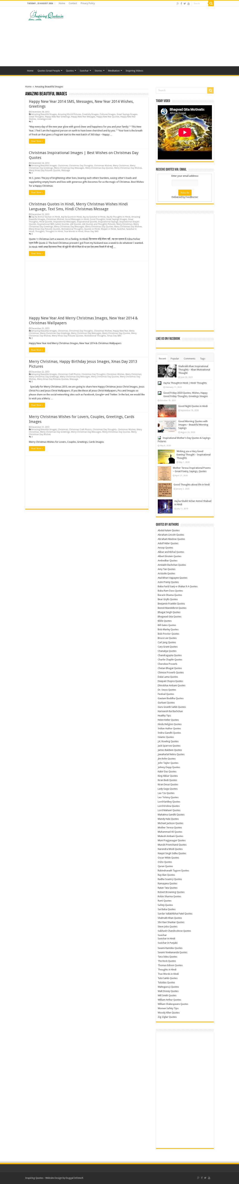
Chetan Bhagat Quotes (170, 668)
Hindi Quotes (45, 222)
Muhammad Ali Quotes (170, 831)
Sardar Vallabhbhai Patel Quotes (175, 913)
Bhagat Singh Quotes (169, 612)
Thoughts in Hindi (54, 231)
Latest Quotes (62, 224)
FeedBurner (192, 197)
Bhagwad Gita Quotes (169, 616)
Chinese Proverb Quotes (171, 672)
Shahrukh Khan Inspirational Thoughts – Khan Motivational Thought (194, 369)
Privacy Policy (88, 3)
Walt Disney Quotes (168, 991)
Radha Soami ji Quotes (170, 879)
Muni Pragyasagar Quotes (172, 840)
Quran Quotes (165, 866)
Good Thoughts (97, 219)
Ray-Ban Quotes (166, 874)
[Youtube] (188, 3)
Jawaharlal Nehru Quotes (171, 754)
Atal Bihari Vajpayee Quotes (172, 577)
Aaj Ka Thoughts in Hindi (118, 217)
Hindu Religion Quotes (169, 724)
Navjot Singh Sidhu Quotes (172, 853)
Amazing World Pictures (69, 114)
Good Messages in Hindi (77, 219)
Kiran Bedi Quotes (167, 780)
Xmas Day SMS (91, 231)
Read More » (37, 141)
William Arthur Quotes (169, 999)
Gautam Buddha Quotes (171, 698)
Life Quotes (75, 224)
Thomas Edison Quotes (170, 965)
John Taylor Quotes (168, 763)
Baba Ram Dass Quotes (170, 590)
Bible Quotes (165, 620)
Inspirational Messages (64, 222)
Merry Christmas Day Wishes (128, 168)
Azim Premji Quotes (168, 582)
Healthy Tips (164, 715)
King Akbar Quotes (168, 775)
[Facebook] (181, 3)
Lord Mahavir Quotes (169, 810)
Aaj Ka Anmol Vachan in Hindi (45, 217)
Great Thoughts (36, 116)
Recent (162, 358)
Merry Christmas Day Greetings (55, 333)
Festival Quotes (166, 694)
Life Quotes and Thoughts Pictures (98, 224)
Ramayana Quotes (167, 883)
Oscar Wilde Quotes (168, 857)
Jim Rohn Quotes (167, 758)
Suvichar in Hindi (166, 938)
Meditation (114, 70)
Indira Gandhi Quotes (169, 732)
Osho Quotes (165, 862)
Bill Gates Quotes (167, 625)
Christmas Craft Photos (69, 374)
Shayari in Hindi (108, 229)
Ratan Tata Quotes (167, 887)
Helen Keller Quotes (168, 719)
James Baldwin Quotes (170, 750)
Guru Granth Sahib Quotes (172, 707)
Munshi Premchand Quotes (172, 844)
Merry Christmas (121, 165)
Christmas (63, 165)
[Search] (211, 3)
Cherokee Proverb (167, 663)
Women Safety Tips (168, 1008)
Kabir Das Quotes (167, 771)
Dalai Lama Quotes (168, 676)
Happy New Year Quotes (107, 116)
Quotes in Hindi (92, 229)
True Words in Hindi (73, 231)
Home (62, 3)
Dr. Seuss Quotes (167, 689)
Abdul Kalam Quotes (169, 530)
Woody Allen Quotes (169, 1012)
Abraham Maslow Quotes (171, 539)
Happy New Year (120, 331)
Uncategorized (44, 119)
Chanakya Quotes (167, 651)
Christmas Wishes (103, 165)
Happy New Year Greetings (57, 116)
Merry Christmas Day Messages (69, 168)
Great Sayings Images (127, 114)
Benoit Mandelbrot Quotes (172, 608)
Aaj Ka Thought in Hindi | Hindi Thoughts (185, 383)
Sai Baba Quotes (167, 909)
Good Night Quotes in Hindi (193, 406)
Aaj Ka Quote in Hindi (71, 217)
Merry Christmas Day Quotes (99, 168)
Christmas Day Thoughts (81, 165)
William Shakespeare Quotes (173, 1004)
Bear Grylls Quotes (168, 599)
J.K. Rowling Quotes (168, 741)
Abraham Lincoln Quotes (171, 534)
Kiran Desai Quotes (168, 784)
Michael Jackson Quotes (170, 823)
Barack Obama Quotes (170, 595)
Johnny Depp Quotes (169, 767)
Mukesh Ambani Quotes (170, 836)
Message (65, 170)
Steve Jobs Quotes (167, 926)
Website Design (53, 1178)
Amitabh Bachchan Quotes (172, 564)
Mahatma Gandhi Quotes (171, 814)
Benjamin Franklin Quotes (171, 603)
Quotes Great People (49, 70)
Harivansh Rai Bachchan (170, 711)
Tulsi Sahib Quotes (168, 978)
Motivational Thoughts (72, 229)
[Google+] (177, 3)
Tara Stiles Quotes (167, 956)
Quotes (70, 70)
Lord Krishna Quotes (169, 806)
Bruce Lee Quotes (167, 638)
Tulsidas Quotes (166, 982)
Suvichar (84, 70)
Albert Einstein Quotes (169, 556)
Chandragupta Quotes (170, 655)
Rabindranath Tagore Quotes (173, 870)
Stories (98, 70)
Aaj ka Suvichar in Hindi (94, 217)
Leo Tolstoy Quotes (168, 797)
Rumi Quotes (164, 900)
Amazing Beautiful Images (44, 114)
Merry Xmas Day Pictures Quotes (44, 170)
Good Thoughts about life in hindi (192, 484)
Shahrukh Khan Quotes (170, 918)
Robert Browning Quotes (171, 892)
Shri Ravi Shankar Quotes (171, 922)
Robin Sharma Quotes (169, 896)
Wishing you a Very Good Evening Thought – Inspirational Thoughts (194, 454)
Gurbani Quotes (166, 702)
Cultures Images (108, 114)
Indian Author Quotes (169, 728)
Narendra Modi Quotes (170, 849)
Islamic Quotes (166, 737)
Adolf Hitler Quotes (168, 543)
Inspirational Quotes (87, 222)
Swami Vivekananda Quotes (172, 952)
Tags (202, 358)
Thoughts (39, 231)
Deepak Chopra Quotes (170, 681)
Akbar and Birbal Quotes (171, 552)
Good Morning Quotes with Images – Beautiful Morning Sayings (193, 424)
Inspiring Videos (134, 70)
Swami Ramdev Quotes (170, 948)
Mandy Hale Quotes (168, 818)
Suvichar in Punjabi (168, 942)
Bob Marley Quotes (168, 629)
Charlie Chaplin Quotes (170, 659)
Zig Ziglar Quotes (167, 1017)
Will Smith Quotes (167, 995)
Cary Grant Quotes (168, 646)
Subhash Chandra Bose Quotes (174, 930)
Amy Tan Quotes (166, 569)
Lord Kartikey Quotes (169, 801)
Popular (175, 358)
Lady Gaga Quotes (168, 788)
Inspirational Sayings (108, 222)
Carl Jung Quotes (167, 642)
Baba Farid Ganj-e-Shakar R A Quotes (178, 586)
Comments (189, 358)
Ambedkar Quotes (167, 560)
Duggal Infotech (74, 1178)
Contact (73, 3)
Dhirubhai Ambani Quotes (171, 685)
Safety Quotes (165, 905)
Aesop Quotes (165, 547)
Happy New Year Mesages (83, 116)
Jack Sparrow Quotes (169, 745)
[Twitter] (184, 3)
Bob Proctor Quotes (168, 633)
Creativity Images (90, 114)
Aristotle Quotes (166, 573)
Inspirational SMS (45, 224)
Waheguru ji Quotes (168, 986)
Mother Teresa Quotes (170, 827)
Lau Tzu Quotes (166, 793)
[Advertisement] (143, 36)
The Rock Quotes (167, 961)
